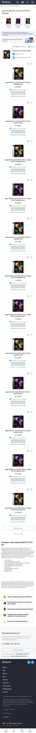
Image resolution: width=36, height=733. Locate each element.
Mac (4, 676)
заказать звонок (18, 650)
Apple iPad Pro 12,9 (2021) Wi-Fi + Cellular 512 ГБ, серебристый (18, 509)
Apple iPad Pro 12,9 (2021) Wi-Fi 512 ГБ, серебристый (18, 354)
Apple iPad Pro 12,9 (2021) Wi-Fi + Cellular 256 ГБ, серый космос (18, 315)
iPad (4, 670)
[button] (14, 730)
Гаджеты (6, 683)
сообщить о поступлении (18, 96)
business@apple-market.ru (19, 656)
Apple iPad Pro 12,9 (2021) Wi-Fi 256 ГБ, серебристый (18, 238)
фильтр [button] (32, 46)
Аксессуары (7, 686)
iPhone (5, 667)
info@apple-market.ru (22, 654)
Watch (5, 673)
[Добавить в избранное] (31, 64)
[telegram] (28, 662)
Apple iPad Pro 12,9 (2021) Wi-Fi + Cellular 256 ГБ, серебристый (18, 276)
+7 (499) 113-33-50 (11, 644)
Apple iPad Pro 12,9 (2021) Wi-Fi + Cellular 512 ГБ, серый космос (18, 470)
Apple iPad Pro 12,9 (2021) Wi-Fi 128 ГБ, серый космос (18, 122)
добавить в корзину (18, 93)
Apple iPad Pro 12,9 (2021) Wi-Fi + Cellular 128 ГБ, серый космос (18, 199)
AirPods (5, 680)
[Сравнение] (28, 64)
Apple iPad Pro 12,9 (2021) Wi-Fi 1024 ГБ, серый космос (18, 431)
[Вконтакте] (32, 662)
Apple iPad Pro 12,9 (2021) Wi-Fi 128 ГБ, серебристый (18, 83)
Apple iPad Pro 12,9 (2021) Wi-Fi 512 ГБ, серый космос (18, 392)
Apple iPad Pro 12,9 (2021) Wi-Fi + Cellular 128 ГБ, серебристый (18, 160)
